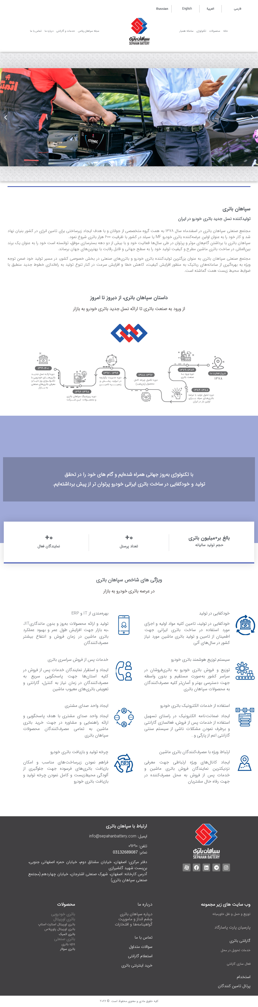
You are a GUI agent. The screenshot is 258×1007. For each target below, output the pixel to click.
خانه (225, 31)
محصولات (214, 31)
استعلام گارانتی (140, 956)
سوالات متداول (140, 947)
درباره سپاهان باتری (136, 914)
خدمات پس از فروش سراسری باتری (78, 659)
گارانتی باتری (240, 941)
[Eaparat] (186, 867)
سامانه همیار (186, 31)
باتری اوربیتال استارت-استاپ (56, 924)
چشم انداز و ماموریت (135, 919)
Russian (162, 9)
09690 (133, 846)
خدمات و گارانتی (65, 31)
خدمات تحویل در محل (235, 950)
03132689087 (125, 852)
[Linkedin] (206, 867)
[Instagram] (226, 867)
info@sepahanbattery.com (112, 836)
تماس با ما (143, 937)
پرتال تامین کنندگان (234, 986)
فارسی (237, 8)
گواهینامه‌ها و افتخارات (133, 924)
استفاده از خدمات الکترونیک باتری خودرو (195, 705)
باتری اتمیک (67, 934)
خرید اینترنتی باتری (136, 965)
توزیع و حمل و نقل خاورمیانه (231, 914)
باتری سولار (67, 949)
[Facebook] (196, 867)
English (187, 8)
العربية (210, 8)
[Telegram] (216, 867)
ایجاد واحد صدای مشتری (86, 705)
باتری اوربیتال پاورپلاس (59, 929)
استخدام (243, 977)
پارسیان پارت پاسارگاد (232, 927)
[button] (252, 117)
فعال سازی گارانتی (238, 963)
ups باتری (68, 944)
